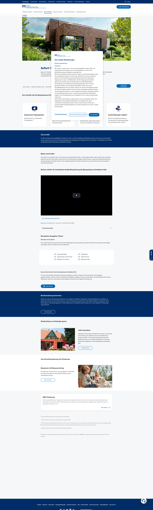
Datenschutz (51, 504)
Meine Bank (70, 1)
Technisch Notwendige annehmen (78, 114)
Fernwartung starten (94, 504)
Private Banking (42, 1)
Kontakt (39, 504)
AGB (79, 504)
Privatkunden (25, 1)
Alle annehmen (94, 114)
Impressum (44, 504)
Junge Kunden (34, 1)
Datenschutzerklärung (61, 63)
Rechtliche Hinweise (71, 504)
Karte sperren (112, 504)
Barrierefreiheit (84, 504)
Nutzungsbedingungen (61, 504)
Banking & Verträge (61, 1)
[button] (76, 228)
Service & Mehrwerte (79, 1)
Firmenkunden (51, 1)
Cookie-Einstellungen (61, 114)
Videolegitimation (104, 504)
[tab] (27, 12)
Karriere (88, 1)
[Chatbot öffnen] (144, 501)
